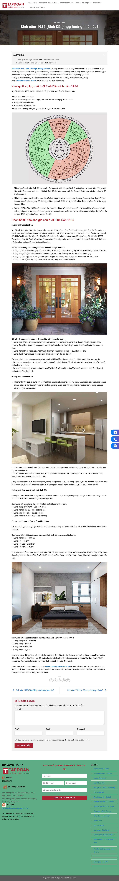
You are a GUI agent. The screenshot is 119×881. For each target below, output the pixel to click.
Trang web (81, 729)
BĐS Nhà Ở (52, 3)
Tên (17, 729)
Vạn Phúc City (99, 783)
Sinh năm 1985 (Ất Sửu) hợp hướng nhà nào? (85, 690)
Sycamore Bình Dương (102, 811)
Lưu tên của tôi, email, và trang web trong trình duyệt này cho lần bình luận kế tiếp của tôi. (54, 740)
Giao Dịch (86, 3)
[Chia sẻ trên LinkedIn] (68, 680)
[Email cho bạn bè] (59, 680)
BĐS (77, 3)
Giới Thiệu (43, 3)
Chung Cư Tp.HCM (100, 862)
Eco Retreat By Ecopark (103, 774)
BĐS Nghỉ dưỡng (66, 3)
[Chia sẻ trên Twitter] (55, 680)
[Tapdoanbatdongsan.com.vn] (13, 5)
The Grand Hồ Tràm (101, 769)
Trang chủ (32, 3)
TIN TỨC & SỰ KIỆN (36, 7)
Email (48, 729)
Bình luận (19, 709)
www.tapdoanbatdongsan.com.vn (15, 808)
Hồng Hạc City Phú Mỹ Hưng (104, 788)
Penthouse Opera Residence (104, 835)
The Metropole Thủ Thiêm (104, 802)
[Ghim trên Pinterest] (64, 680)
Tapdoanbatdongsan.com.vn (57, 666)
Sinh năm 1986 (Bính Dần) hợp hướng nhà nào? (31, 69)
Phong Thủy (59, 23)
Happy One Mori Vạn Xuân (104, 807)
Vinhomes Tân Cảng (101, 830)
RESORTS (96, 3)
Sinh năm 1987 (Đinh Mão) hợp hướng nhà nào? (34, 690)
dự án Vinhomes (100, 778)
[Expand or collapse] (104, 55)
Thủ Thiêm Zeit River (102, 816)
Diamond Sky (99, 792)
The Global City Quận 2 (102, 797)
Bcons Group (99, 825)
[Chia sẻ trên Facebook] (51, 680)
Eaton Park (98, 821)
